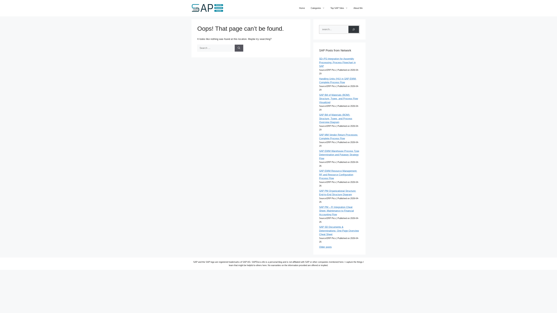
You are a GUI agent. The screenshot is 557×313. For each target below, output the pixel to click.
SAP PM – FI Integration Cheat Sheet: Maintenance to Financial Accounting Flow (336, 211)
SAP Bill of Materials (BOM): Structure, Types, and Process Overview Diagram (335, 118)
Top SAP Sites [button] (337, 8)
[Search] (239, 48)
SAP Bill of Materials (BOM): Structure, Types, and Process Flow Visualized (338, 99)
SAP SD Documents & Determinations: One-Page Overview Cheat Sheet (339, 231)
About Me (358, 8)
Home (302, 8)
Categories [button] (316, 8)
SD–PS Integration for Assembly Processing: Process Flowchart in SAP (337, 62)
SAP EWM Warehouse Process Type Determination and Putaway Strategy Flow (339, 155)
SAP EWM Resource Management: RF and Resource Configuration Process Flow (338, 175)
